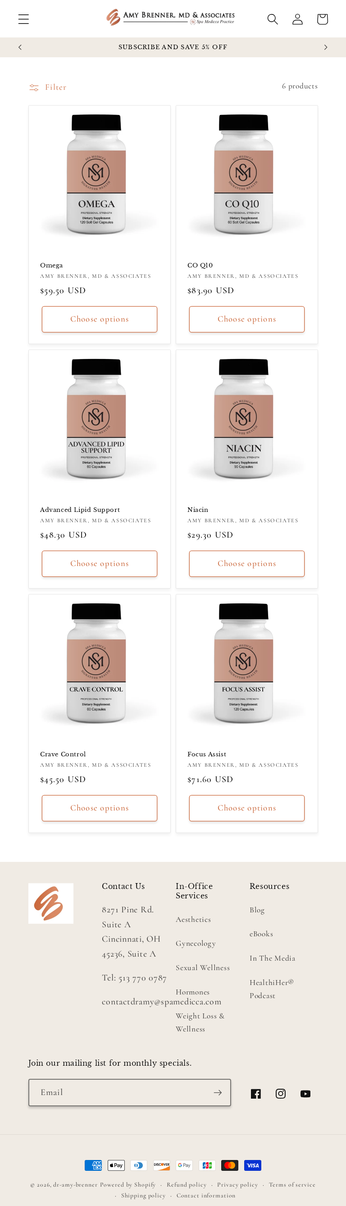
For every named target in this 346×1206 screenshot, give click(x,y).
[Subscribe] (217, 1092)
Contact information (206, 1195)
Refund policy (186, 1184)
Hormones (193, 992)
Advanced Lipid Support (80, 510)
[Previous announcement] (20, 47)
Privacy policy (237, 1184)
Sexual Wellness (203, 967)
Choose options (99, 319)
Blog (257, 910)
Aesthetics (193, 919)
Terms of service (292, 1184)
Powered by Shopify (128, 1184)
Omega (51, 265)
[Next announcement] (326, 47)
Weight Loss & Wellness (200, 1022)
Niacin (198, 510)
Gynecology (196, 943)
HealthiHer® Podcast (272, 989)
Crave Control (63, 755)
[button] (23, 19)
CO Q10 (200, 265)
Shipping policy (143, 1195)
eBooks (261, 934)
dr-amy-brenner (75, 1184)
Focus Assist (206, 755)
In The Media (273, 958)
